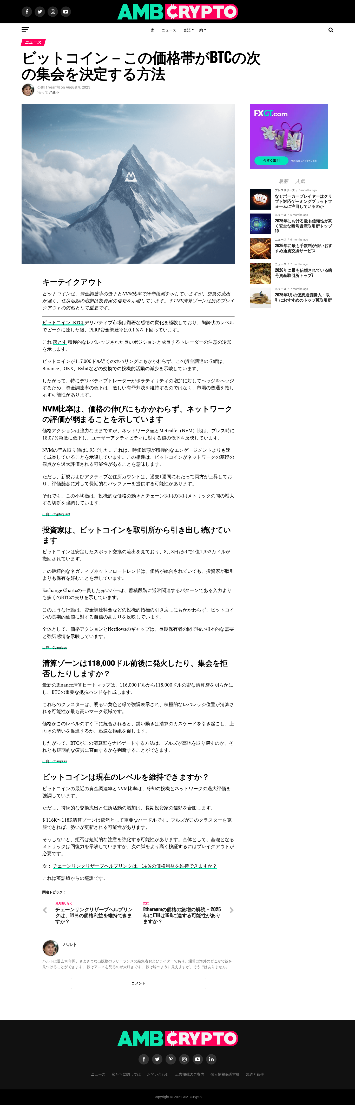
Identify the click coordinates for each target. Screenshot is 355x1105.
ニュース (169, 29)
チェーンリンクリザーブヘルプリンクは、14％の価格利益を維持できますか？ (135, 866)
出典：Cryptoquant (56, 514)
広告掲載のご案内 (189, 1074)
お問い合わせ (158, 1074)
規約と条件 (255, 1074)
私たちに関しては (126, 1074)
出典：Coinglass (54, 647)
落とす (60, 342)
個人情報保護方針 (225, 1074)
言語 (187, 29)
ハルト (54, 92)
